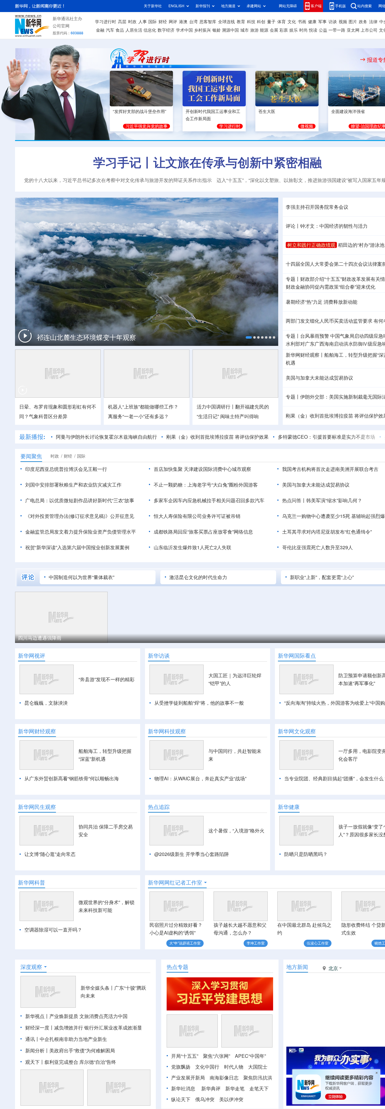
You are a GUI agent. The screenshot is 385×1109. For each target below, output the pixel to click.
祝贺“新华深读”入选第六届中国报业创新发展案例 (77, 547)
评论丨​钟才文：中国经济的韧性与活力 (327, 226)
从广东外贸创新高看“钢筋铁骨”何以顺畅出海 (71, 778)
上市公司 (369, 30)
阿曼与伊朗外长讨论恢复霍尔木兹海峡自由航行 (106, 436)
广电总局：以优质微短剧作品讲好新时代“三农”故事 (79, 500)
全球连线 (226, 22)
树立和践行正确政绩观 (311, 245)
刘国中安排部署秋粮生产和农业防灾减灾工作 (73, 484)
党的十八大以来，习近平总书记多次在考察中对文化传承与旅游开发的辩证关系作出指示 (118, 180)
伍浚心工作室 (317, 943)
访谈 (332, 22)
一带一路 (336, 30)
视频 (343, 22)
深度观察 (31, 967)
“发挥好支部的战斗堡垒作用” (139, 111)
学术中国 (184, 30)
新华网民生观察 (37, 807)
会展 (274, 30)
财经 (163, 22)
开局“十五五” (184, 1056)
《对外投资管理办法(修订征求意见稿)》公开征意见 (79, 516)
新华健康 (289, 807)
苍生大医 (266, 111)
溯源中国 (230, 30)
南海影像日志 (224, 1077)
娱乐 (293, 30)
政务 (363, 22)
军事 (322, 22)
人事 (142, 22)
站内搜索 (364, 6)
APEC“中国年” (250, 1056)
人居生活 (133, 30)
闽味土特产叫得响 (239, 416)
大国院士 (257, 1066)
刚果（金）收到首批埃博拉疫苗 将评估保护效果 (217, 436)
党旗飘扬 (180, 1066)
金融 (100, 30)
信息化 (149, 30)
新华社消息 (183, 1088)
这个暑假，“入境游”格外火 (236, 830)
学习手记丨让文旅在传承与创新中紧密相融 (207, 162)
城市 (244, 30)
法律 (373, 22)
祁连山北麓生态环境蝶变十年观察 (86, 337)
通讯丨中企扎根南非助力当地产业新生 (66, 1039)
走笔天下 (259, 1088)
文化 (292, 22)
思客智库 (207, 22)
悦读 (313, 30)
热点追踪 (159, 807)
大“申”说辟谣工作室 (185, 943)
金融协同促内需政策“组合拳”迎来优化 (330, 286)
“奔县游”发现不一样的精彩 (106, 679)
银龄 (216, 30)
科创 (261, 22)
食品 (120, 30)
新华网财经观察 (37, 731)
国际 (152, 22)
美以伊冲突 (231, 1099)
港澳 (183, 22)
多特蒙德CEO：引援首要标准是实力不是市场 (326, 436)
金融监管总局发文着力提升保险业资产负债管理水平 (80, 531)
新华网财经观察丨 (305, 354)
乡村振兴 (202, 30)
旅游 (254, 30)
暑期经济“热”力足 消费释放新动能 (321, 301)
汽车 (110, 30)
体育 (281, 22)
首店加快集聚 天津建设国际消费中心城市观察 (202, 469)
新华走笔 (235, 1088)
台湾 (193, 22)
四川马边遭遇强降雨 (39, 637)
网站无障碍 (288, 6)
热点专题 (177, 967)
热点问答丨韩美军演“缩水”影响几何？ (322, 500)
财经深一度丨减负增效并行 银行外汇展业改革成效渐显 (83, 1027)
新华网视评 (31, 655)
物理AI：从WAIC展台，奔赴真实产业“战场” (200, 778)
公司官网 (61, 26)
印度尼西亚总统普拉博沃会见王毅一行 (66, 469)
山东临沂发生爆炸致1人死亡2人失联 (192, 547)
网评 (173, 22)
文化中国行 (207, 1066)
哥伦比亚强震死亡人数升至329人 (317, 547)
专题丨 (293, 279)
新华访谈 (159, 655)
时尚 (303, 30)
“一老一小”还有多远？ (138, 416)
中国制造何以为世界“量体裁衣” (81, 577)
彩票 (283, 30)
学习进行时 (105, 22)
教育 (241, 22)
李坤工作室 (256, 943)
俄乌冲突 (204, 1099)
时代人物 (233, 1066)
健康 (312, 22)
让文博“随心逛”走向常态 (49, 854)
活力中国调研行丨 (216, 406)
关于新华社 (153, 6)
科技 (251, 22)
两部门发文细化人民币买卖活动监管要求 (329, 320)
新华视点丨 (37, 1016)
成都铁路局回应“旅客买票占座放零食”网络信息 (203, 531)
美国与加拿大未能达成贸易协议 (319, 377)
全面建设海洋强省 (348, 111)
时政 (132, 22)
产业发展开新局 (188, 1077)
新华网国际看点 (297, 655)
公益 (323, 30)
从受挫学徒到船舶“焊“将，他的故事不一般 (199, 702)
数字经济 (166, 30)
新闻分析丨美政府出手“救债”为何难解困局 (70, 1050)
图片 (353, 22)
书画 (302, 22)
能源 (264, 30)
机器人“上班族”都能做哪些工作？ (143, 406)
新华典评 (210, 1088)
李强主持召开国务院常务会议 (317, 207)
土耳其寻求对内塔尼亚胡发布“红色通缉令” (327, 531)
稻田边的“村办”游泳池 (361, 245)
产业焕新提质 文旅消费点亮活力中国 (88, 1016)
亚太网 (353, 30)
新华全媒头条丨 (97, 987)
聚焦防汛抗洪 (257, 1077)
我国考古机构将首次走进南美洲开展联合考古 (330, 469)
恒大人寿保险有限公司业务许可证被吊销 (197, 516)
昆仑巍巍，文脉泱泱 (46, 702)
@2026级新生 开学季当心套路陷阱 (191, 854)
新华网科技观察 (167, 731)
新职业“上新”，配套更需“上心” (322, 577)
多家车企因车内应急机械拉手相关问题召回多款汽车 (209, 500)
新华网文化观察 (297, 731)
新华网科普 (31, 882)
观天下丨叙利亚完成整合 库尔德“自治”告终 (70, 1062)
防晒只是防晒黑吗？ (306, 854)
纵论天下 (180, 1099)
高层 (122, 22)
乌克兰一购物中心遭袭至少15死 (316, 516)
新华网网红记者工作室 (175, 882)
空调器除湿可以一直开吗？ (53, 929)
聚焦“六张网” (216, 1056)
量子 (271, 22)
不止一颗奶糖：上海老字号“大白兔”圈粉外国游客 (206, 484)
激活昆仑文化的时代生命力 (198, 577)
